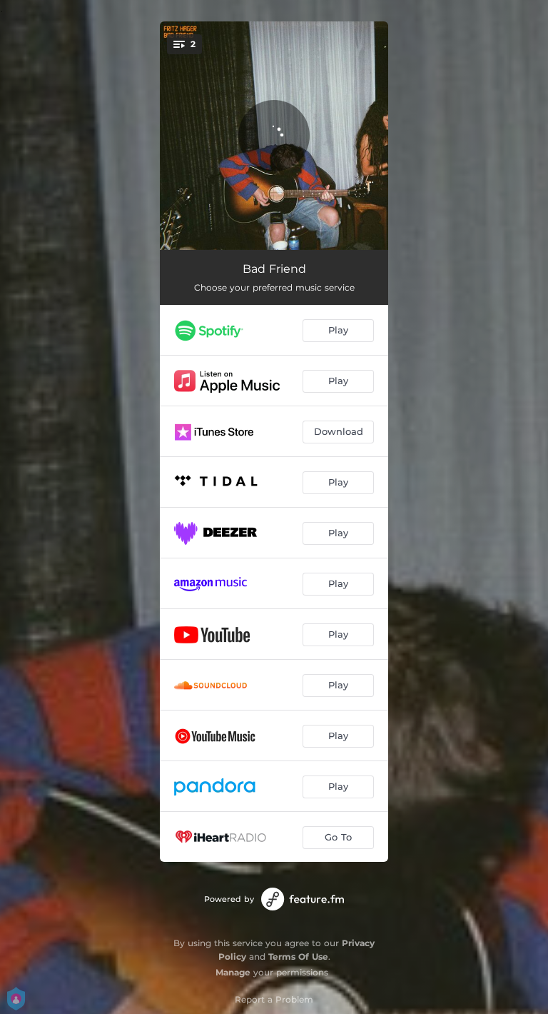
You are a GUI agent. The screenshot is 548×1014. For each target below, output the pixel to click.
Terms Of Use (298, 956)
